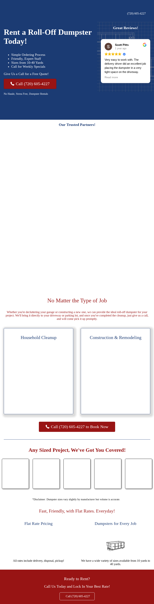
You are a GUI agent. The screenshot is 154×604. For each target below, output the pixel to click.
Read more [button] (111, 77)
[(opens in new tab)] (18, 111)
